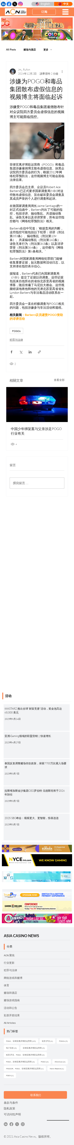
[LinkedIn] (6, 1124)
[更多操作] (62, 71)
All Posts (11, 49)
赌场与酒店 (30, 49)
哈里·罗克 (48, 1041)
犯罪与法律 (16, 339)
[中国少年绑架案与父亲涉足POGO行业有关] (37, 404)
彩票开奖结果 (12, 1015)
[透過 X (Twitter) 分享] (21, 352)
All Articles (10, 1022)
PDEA (11, 1075)
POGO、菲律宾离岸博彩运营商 (22, 1041)
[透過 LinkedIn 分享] (30, 352)
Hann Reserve (58, 1068)
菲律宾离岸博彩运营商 (35, 1048)
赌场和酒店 (10, 992)
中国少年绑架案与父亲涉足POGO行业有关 (36, 431)
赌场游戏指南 (12, 1000)
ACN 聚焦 (9, 955)
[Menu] (65, 12)
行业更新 (9, 962)
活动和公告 (10, 1007)
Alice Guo (61, 1061)
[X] (17, 1124)
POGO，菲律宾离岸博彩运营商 (21, 1061)
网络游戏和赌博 (13, 977)
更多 (45, 49)
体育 (6, 985)
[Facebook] (11, 1124)
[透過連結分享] (39, 352)
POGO (46, 1061)
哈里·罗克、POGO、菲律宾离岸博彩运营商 (26, 1054)
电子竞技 (12, 1048)
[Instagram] (23, 1124)
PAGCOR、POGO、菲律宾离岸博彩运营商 (26, 1068)
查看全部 (59, 379)
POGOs (16, 331)
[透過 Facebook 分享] (11, 352)
